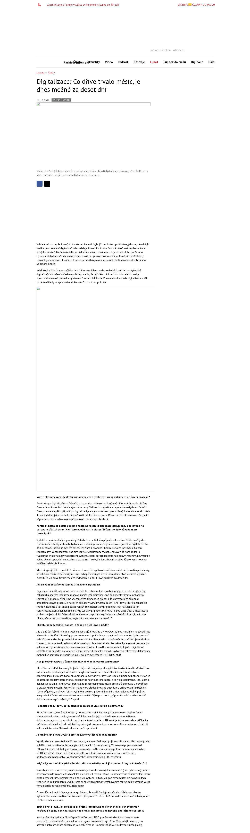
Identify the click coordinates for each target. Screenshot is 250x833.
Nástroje (139, 62)
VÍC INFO (183, 4)
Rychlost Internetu (67, 62)
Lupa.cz (40, 72)
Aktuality (93, 62)
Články (77, 62)
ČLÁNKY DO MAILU (203, 4)
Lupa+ (154, 62)
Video (109, 62)
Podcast (123, 62)
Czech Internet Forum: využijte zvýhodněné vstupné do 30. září (83, 4)
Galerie (213, 62)
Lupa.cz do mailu (174, 62)
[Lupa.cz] (40, 5)
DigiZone (197, 62)
